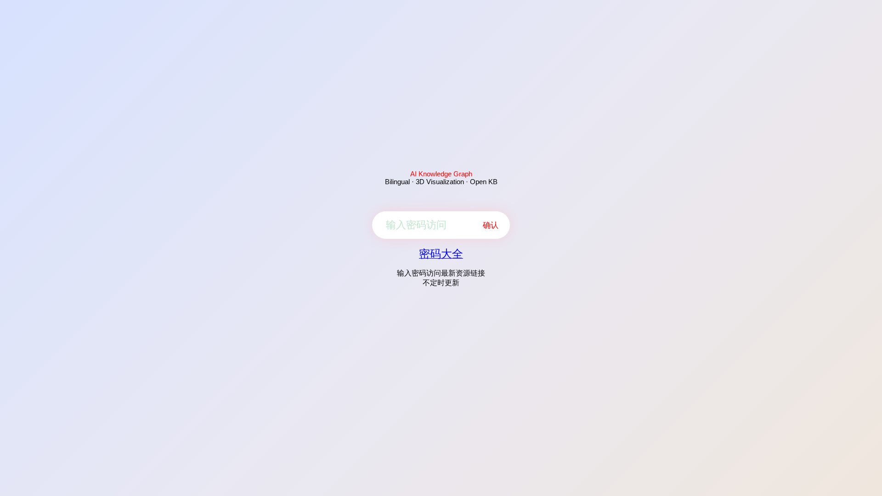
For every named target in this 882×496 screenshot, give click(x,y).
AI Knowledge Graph (441, 174)
